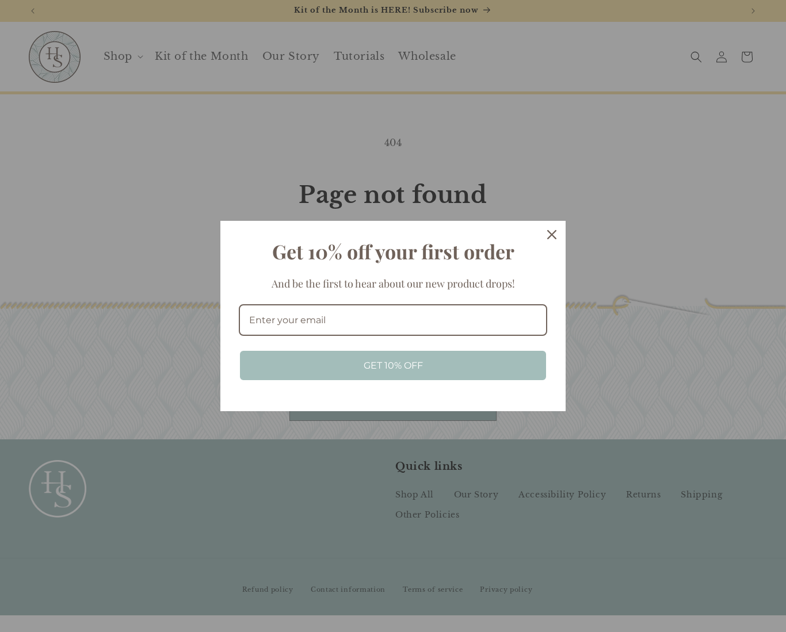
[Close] (552, 234)
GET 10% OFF (393, 365)
